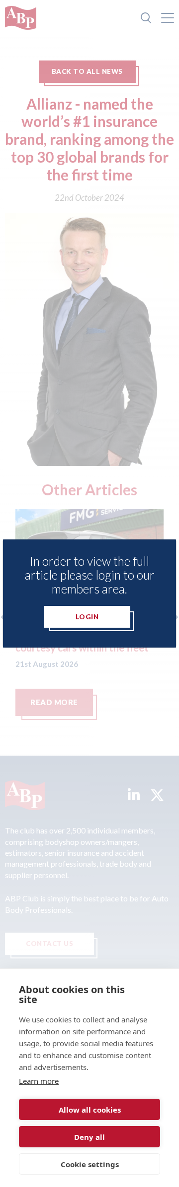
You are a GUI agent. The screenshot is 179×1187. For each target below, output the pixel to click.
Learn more (39, 1081)
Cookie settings (90, 1164)
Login (87, 617)
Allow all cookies (90, 1110)
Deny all (89, 1137)
